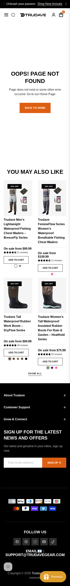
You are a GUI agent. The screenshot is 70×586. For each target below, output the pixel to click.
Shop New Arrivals (50, 3)
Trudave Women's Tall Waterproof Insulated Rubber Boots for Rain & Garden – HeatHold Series (51, 328)
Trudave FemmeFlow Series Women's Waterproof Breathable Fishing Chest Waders (51, 231)
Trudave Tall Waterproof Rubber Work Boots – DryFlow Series (17, 323)
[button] (10, 252)
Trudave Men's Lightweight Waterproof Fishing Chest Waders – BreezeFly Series (17, 228)
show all (35, 373)
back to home (35, 107)
